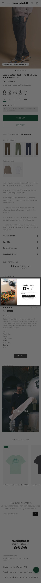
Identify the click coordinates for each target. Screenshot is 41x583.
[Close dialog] (39, 279)
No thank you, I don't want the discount (28, 299)
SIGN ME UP (28, 295)
